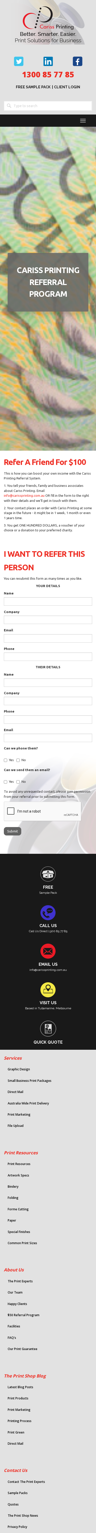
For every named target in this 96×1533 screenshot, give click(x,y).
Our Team (15, 1292)
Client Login (67, 87)
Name (9, 593)
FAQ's (12, 1338)
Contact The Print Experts (26, 1482)
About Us (14, 1270)
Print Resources (21, 1153)
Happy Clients (17, 1304)
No (24, 760)
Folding (13, 1198)
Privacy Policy (17, 1527)
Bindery (13, 1186)
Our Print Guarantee (22, 1349)
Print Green (16, 1432)
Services (13, 1058)
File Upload (16, 1126)
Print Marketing (19, 1114)
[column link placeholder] (45, 918)
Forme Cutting (18, 1209)
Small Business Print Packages (29, 1080)
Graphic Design (19, 1069)
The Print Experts (20, 1281)
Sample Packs (18, 1493)
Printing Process (19, 1421)
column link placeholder (45, 880)
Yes (11, 760)
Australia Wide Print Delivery (28, 1103)
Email (8, 630)
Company (11, 612)
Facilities (14, 1326)
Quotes (13, 1504)
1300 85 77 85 (48, 74)
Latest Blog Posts (20, 1387)
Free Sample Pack (33, 87)
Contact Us (15, 1470)
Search (9, 106)
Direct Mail (15, 1092)
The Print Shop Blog (25, 1376)
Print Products (18, 1398)
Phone (9, 648)
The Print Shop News (23, 1515)
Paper (12, 1220)
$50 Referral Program (23, 1315)
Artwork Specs (18, 1175)
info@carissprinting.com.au (24, 495)
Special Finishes (19, 1232)
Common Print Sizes (22, 1243)
